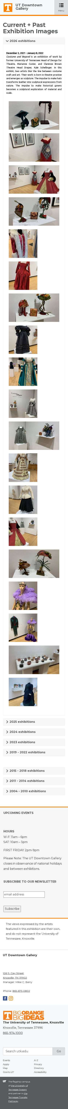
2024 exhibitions (22, 732)
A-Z (36, 1060)
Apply (6, 1064)
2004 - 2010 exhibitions (27, 791)
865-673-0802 (21, 990)
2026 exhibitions (22, 41)
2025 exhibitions (22, 721)
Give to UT (8, 1072)
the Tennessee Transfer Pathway (18, 1097)
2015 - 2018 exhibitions (27, 770)
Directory (39, 1068)
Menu (63, 7)
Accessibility (40, 1072)
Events (6, 1060)
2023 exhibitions (22, 742)
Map (5, 1068)
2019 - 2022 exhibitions (27, 752)
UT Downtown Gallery (29, 7)
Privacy (38, 1064)
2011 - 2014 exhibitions (26, 781)
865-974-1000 (13, 1033)
